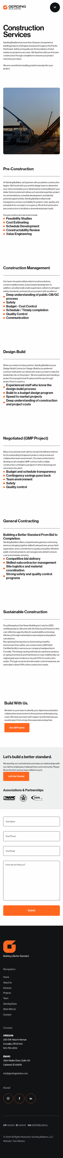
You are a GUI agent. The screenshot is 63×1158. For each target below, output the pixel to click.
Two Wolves (18, 1141)
